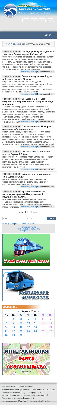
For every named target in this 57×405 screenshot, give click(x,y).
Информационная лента (28, 228)
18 (35, 326)
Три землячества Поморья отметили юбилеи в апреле (26, 128)
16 (21, 326)
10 (28, 322)
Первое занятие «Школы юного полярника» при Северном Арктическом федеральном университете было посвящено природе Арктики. (26, 182)
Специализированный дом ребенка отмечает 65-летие (27, 77)
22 (13, 331)
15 (13, 326)
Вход (52, 218)
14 (6, 326)
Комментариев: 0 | (29, 71)
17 (28, 326)
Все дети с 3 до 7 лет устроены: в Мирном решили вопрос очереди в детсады (28, 101)
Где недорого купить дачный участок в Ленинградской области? (28, 53)
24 (28, 331)
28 (6, 334)
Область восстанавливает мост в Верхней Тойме (26, 153)
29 (13, 334)
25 (35, 331)
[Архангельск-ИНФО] (27, 10)
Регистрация (8, 223)
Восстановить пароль (25, 223)
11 (35, 322)
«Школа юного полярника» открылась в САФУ (27, 175)
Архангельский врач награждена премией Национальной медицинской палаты (23, 194)
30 (21, 334)
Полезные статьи (28, 226)
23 (21, 331)
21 (6, 331)
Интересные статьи (29, 230)
